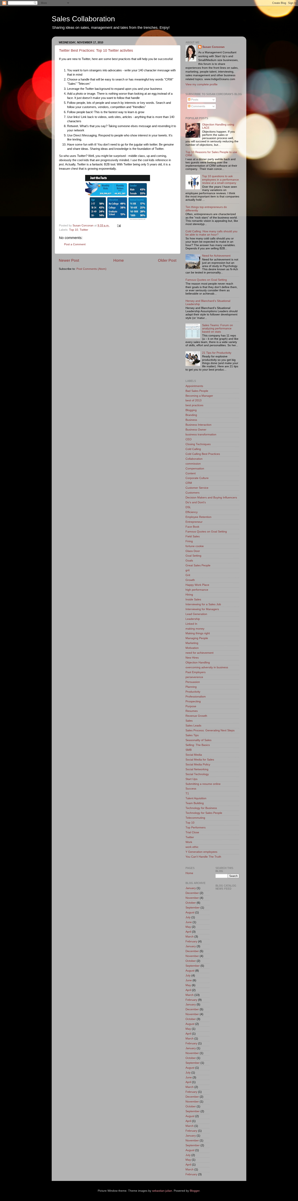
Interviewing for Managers (202, 609)
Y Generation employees (201, 851)
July (188, 917)
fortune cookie (194, 546)
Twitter (84, 229)
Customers (192, 492)
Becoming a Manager (199, 395)
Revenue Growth (196, 715)
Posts (194, 99)
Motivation (192, 647)
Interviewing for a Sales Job (203, 604)
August (189, 912)
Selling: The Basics (197, 745)
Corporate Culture (197, 478)
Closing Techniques (198, 444)
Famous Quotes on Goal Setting (206, 279)
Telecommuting (195, 817)
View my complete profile (201, 84)
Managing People (196, 638)
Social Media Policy (197, 764)
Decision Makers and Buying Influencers (211, 497)
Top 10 (73, 229)
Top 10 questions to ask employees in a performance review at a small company (220, 179)
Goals (189, 560)
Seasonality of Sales (198, 740)
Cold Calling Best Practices (202, 453)
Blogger (194, 1190)
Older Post (167, 260)
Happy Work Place (197, 584)
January (190, 888)
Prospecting (193, 701)
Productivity (192, 691)
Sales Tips (192, 735)
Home (118, 260)
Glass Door (192, 551)
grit (187, 570)
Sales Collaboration (83, 19)
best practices (194, 405)
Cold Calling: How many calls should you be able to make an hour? (211, 233)
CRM (188, 482)
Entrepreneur (194, 521)
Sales (189, 720)
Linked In (191, 623)
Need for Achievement (216, 255)
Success (190, 788)
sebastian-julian (162, 1190)
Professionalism (195, 696)
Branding (191, 415)
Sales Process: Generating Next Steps (210, 730)
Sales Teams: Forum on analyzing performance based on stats (217, 328)
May (188, 926)
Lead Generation (196, 614)
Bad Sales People (196, 390)
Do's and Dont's (195, 502)
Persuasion (192, 682)
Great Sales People (197, 565)
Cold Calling (193, 449)
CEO (188, 439)
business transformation (200, 434)
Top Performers (195, 827)
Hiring (189, 594)
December (192, 893)
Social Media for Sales (199, 759)
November (192, 897)
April (188, 931)
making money (194, 628)
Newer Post (69, 260)
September (192, 907)
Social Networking (196, 769)
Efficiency (191, 512)
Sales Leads (193, 725)
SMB (188, 749)
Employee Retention (198, 517)
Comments (197, 106)
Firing (189, 541)
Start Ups (191, 779)
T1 (187, 793)
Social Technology (197, 774)
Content (190, 473)
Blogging (191, 410)
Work (188, 842)
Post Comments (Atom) (91, 268)
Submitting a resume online (203, 783)
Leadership (192, 618)
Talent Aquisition (195, 798)
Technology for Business (201, 808)
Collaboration (194, 458)
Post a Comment (75, 244)
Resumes (191, 710)
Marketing (191, 643)
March (189, 936)
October (190, 902)
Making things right (197, 633)
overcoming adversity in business (206, 667)
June (188, 922)
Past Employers (195, 672)
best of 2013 (193, 400)
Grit (187, 575)
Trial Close (192, 832)
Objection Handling (197, 662)
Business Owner (195, 429)
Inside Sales (193, 599)
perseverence (194, 677)
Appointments (194, 386)
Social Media (193, 754)
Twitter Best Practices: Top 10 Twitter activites (96, 50)
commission (193, 463)
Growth (190, 580)
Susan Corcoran (213, 46)
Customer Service (196, 487)
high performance (196, 589)
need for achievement (199, 652)
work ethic (191, 847)
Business (191, 419)
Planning (191, 686)
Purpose (190, 706)
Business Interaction (198, 424)
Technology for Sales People (203, 812)
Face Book (192, 526)
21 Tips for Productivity (216, 352)
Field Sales (192, 536)
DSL (188, 507)
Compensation (194, 468)
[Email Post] (119, 225)
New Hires (192, 657)
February (191, 941)
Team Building (194, 803)
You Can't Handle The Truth (203, 856)
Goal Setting (193, 555)
